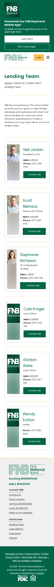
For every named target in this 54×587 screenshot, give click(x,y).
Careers (13, 537)
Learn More (27, 38)
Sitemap (42, 557)
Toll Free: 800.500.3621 (20, 503)
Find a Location (17, 499)
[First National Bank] (15, 57)
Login (38, 57)
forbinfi (40, 573)
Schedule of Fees (14, 553)
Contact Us (15, 494)
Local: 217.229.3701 (18, 508)
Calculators (15, 533)
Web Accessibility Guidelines (27, 560)
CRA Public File (29, 557)
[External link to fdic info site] (23, 578)
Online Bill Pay (16, 529)
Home (8, 83)
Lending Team (16, 524)
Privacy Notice (32, 553)
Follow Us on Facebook (20, 512)
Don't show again (27, 46)
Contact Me (34, 174)
